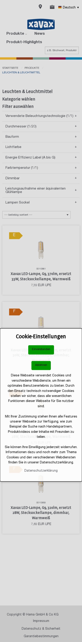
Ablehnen (41, 365)
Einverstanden (41, 349)
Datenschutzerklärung (41, 471)
